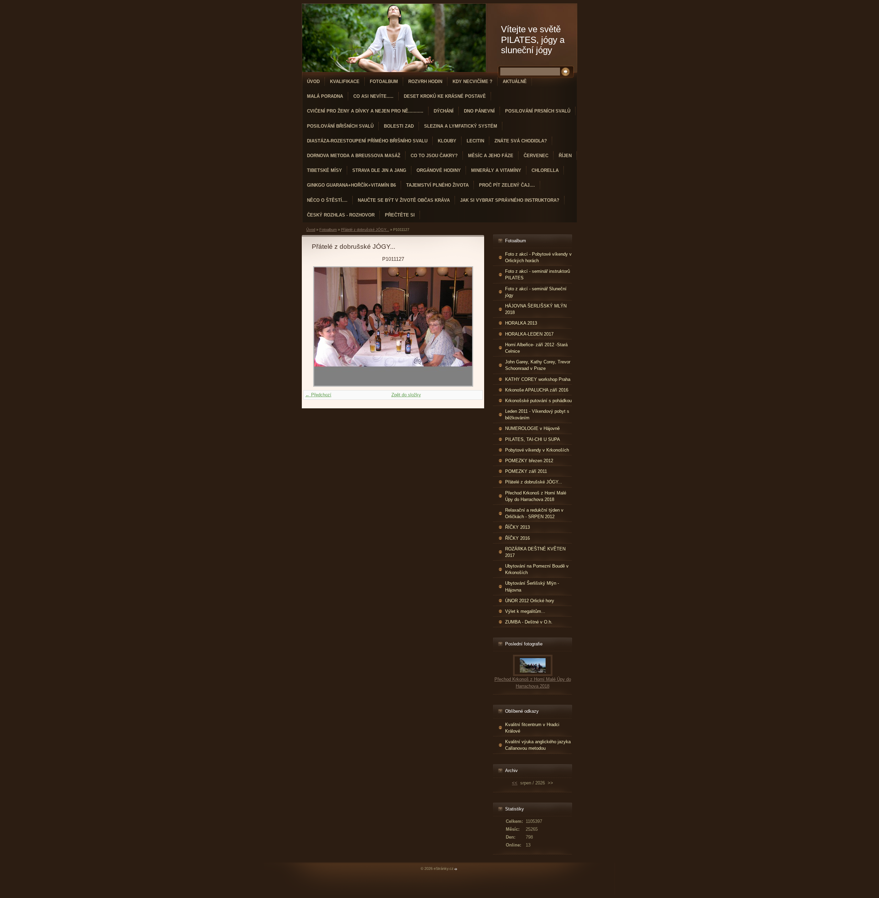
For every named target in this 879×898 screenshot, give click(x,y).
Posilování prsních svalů (537, 111)
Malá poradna (325, 96)
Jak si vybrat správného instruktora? (509, 200)
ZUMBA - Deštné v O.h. (528, 622)
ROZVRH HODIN (425, 81)
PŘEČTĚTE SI (400, 215)
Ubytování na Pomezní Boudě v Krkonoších (537, 569)
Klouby (447, 140)
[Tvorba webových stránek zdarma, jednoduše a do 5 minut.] (456, 869)
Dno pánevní (479, 111)
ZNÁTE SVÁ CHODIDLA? (520, 140)
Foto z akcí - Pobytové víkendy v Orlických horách (538, 257)
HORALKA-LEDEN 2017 (529, 334)
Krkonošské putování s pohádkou (538, 400)
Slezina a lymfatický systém (460, 126)
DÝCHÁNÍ (444, 111)
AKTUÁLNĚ (515, 81)
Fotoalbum (384, 81)
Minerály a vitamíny (496, 170)
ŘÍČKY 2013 (517, 527)
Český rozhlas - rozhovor (341, 215)
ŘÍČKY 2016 (517, 538)
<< (514, 782)
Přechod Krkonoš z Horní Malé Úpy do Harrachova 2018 (535, 496)
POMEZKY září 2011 (526, 471)
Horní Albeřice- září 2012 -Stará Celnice (536, 348)
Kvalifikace (344, 81)
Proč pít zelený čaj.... (507, 185)
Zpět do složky (406, 394)
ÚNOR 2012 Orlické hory (529, 600)
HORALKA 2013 (521, 323)
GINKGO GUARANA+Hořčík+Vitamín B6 (351, 185)
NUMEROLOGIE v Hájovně (532, 428)
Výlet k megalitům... (525, 611)
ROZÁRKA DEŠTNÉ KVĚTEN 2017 (535, 552)
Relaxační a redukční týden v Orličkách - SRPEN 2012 (534, 513)
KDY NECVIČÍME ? (472, 81)
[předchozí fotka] (323, 326)
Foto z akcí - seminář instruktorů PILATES (537, 274)
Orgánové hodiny (438, 170)
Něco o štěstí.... (327, 200)
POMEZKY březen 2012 (529, 460)
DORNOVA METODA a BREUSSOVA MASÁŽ (353, 155)
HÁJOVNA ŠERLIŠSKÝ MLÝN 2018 (536, 309)
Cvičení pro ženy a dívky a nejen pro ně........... (365, 111)
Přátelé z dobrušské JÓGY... (365, 230)
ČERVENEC (536, 155)
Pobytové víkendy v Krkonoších (537, 450)
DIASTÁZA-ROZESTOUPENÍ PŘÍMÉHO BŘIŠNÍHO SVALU (367, 140)
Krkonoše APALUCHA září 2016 (536, 390)
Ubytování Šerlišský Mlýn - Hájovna (532, 586)
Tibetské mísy (324, 170)
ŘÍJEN (565, 155)
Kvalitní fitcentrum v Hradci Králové (532, 728)
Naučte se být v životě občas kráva (404, 200)
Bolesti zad (399, 126)
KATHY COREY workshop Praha (537, 379)
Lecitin (475, 140)
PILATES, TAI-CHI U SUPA (532, 439)
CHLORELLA (545, 170)
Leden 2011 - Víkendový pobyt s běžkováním (537, 414)
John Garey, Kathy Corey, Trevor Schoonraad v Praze (537, 365)
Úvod (313, 81)
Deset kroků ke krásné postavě (445, 96)
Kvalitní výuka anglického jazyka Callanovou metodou (538, 745)
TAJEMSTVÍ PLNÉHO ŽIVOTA (437, 185)
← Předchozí (318, 394)
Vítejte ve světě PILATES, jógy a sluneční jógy (532, 39)
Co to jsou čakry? (434, 155)
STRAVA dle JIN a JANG (379, 170)
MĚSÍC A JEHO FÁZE (490, 155)
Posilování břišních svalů (340, 126)
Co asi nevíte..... (373, 96)
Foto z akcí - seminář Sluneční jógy (536, 292)
